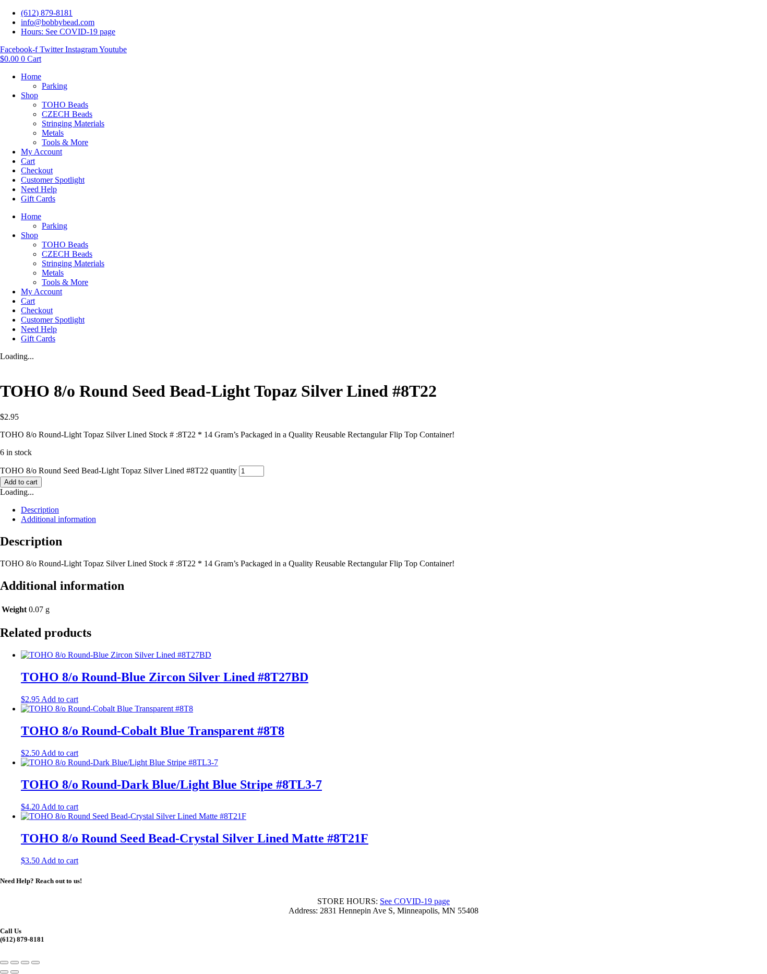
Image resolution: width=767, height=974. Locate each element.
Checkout (37, 170)
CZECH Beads (67, 114)
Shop (29, 95)
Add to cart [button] (59, 699)
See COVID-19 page (415, 901)
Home (31, 76)
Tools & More (65, 142)
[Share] (25, 962)
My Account (41, 151)
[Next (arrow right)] (14, 971)
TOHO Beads (65, 104)
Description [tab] (40, 509)
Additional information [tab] (58, 519)
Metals (53, 132)
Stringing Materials (73, 123)
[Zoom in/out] (4, 962)
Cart (28, 161)
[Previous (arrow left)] (4, 971)
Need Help (39, 189)
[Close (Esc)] (35, 962)
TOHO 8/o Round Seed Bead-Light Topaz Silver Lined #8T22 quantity (118, 470)
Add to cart (21, 482)
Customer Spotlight (53, 179)
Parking (54, 85)
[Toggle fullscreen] (14, 962)
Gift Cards (38, 198)
